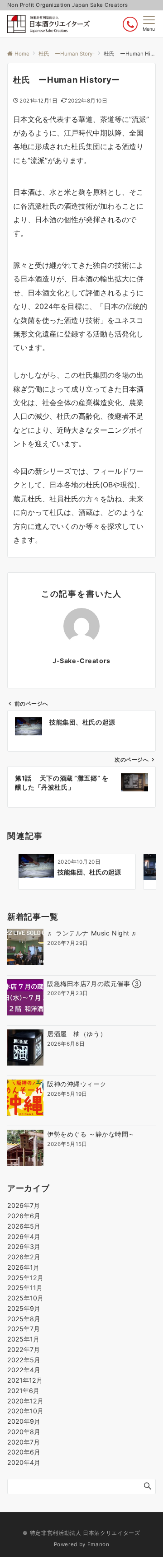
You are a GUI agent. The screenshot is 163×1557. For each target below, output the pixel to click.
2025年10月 (25, 1298)
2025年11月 (25, 1287)
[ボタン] (130, 24)
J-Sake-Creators (81, 660)
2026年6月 (23, 1216)
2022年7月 (23, 1349)
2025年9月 (23, 1308)
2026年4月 (23, 1236)
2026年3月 (23, 1246)
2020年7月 (23, 1442)
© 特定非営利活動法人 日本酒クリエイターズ (81, 1533)
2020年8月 (23, 1431)
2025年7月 (23, 1329)
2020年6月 (23, 1452)
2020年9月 (23, 1421)
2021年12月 (25, 1380)
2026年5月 (23, 1226)
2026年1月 (23, 1267)
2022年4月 (23, 1370)
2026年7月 (23, 1205)
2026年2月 (23, 1257)
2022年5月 (23, 1360)
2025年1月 (23, 1339)
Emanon (98, 1544)
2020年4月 (23, 1462)
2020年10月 (25, 1411)
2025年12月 (25, 1277)
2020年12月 (25, 1401)
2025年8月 (23, 1319)
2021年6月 (23, 1390)
